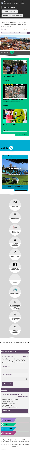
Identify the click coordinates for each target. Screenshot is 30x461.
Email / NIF (6, 366)
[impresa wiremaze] (3, 449)
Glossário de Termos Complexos (19, 441)
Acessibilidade (22, 440)
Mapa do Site (6, 440)
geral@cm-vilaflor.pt (12, 407)
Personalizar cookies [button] (9, 7)
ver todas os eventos (21, 190)
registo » (25, 356)
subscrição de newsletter (8, 351)
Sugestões (14, 440)
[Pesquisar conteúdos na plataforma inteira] (28, 33)
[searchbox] (15, 33)
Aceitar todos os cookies (10, 11)
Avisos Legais (5, 441)
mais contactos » (23, 396)
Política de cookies (19, 3)
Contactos (4, 390)
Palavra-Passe (7, 374)
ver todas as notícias (22, 134)
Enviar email (6, 410)
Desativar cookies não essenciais (12, 15)
